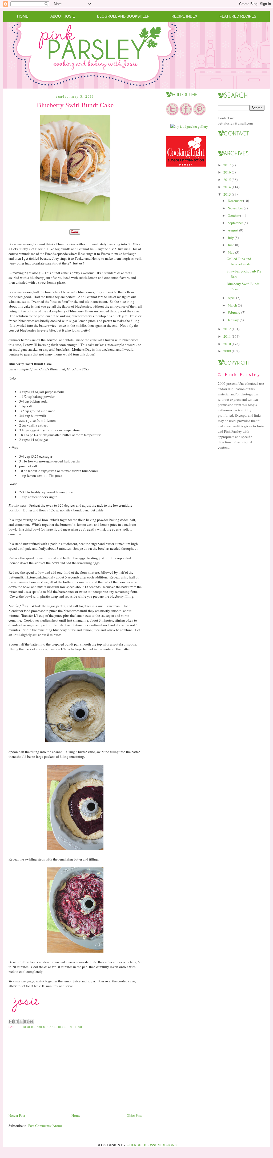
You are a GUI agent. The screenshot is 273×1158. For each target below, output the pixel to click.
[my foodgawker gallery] (189, 126)
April (231, 297)
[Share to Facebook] (26, 1021)
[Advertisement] (49, 1075)
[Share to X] (21, 1021)
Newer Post (17, 1115)
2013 (227, 194)
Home (22, 16)
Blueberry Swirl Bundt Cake (75, 105)
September (235, 222)
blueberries (34, 1026)
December (235, 200)
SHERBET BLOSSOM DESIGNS (151, 1145)
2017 (227, 165)
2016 (227, 172)
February (234, 312)
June (231, 244)
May (231, 252)
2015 (227, 179)
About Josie (62, 16)
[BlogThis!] (16, 1021)
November (235, 208)
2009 (227, 351)
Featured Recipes (237, 16)
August (233, 230)
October (233, 215)
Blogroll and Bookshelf (123, 16)
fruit (79, 1026)
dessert (65, 1026)
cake (51, 1026)
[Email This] (11, 1021)
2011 (227, 336)
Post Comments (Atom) (45, 1125)
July (231, 237)
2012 (227, 328)
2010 (227, 343)
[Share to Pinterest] (31, 1021)
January (233, 319)
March (232, 305)
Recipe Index (184, 16)
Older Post (134, 1115)
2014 (227, 186)
